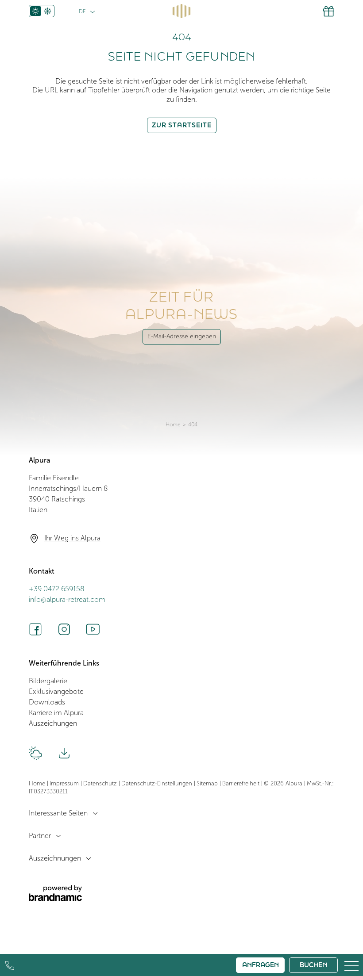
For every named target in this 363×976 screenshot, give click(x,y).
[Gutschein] (328, 11)
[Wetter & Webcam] (35, 753)
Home (173, 425)
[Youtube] (93, 629)
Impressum (65, 784)
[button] (351, 965)
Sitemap (208, 784)
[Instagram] (64, 629)
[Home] (182, 11)
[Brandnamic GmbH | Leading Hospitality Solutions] (55, 893)
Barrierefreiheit (241, 784)
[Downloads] (64, 753)
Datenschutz (101, 784)
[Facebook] (35, 629)
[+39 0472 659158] (9, 965)
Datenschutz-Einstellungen (157, 784)
